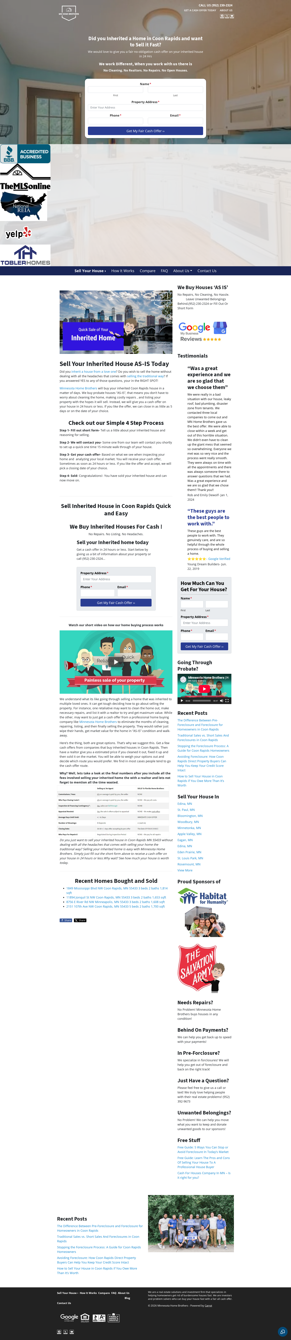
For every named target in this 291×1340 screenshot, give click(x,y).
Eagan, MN (185, 840)
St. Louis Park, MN (190, 858)
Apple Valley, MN (189, 834)
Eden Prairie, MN (189, 852)
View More (184, 870)
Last (175, 95)
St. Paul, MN (186, 810)
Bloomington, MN (190, 816)
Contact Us (207, 270)
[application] (204, 689)
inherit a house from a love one (93, 372)
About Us (226, 10)
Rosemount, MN (189, 864)
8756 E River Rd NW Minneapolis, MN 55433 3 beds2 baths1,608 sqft (115, 902)
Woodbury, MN (188, 822)
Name (145, 84)
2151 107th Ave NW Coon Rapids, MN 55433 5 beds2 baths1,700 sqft (115, 906)
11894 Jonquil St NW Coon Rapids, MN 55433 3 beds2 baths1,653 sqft (116, 897)
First (115, 95)
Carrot (208, 1305)
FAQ (164, 270)
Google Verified (219, 559)
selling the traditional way (145, 376)
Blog (127, 1298)
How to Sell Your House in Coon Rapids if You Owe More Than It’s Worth (200, 780)
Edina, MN (184, 804)
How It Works (122, 270)
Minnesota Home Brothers (78, 388)
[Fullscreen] (227, 700)
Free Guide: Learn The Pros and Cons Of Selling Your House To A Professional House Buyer (203, 1162)
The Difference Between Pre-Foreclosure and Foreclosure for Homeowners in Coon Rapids (200, 724)
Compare (147, 270)
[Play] (182, 700)
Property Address (145, 102)
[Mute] (221, 700)
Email (175, 115)
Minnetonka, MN (189, 828)
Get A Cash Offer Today (200, 10)
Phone (115, 115)
